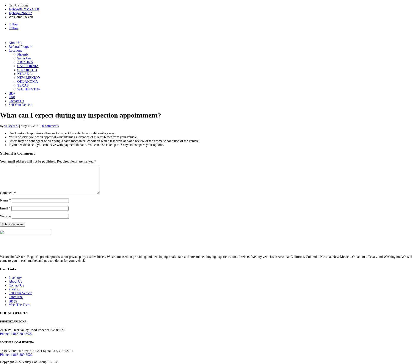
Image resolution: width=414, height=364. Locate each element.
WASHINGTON (29, 89)
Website (5, 216)
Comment (8, 193)
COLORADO (27, 70)
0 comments (50, 126)
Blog (12, 93)
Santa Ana (24, 58)
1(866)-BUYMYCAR (24, 9)
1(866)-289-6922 (20, 13)
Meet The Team (19, 305)
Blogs (13, 301)
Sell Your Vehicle (20, 105)
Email (5, 208)
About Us (15, 43)
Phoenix (22, 54)
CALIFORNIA (28, 66)
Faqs (12, 97)
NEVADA (24, 74)
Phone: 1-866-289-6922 (16, 334)
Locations (15, 50)
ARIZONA (25, 62)
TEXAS (23, 85)
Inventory (15, 277)
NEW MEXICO (28, 77)
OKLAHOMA (27, 81)
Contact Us (16, 101)
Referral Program (20, 46)
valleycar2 (11, 126)
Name (5, 200)
